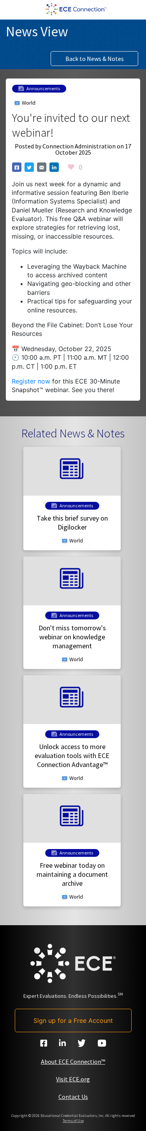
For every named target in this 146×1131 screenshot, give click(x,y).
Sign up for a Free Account (73, 1020)
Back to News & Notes (94, 58)
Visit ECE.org (73, 1079)
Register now (31, 381)
